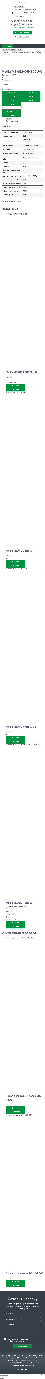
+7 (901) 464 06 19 (21, 24)
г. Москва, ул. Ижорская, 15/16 (25, 10)
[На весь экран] (3, 1375)
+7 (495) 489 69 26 (21, 20)
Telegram (31, 28)
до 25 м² (11, 93)
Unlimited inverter (22, 52)
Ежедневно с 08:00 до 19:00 (24, 13)
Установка (8, 89)
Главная (5, 49)
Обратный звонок (22, 32)
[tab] (24, 118)
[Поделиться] (5, 1375)
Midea (12, 52)
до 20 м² (30, 93)
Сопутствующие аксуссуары (19, 932)
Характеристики (12, 121)
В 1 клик (11, 115)
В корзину (11, 111)
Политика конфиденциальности (22, 1365)
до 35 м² (30, 96)
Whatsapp (21, 28)
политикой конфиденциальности (17, 1340)
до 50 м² (11, 104)
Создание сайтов (22, 1369)
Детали (9, 118)
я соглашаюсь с (17, 1340)
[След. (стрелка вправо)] (3, 1378)
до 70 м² (30, 100)
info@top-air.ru (19, 6)
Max (14, 28)
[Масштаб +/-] (1, 1375)
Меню (9, 46)
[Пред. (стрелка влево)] (1, 1378)
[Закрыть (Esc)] (7, 1375)
